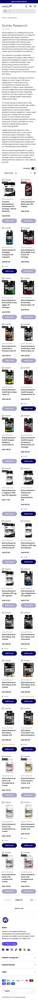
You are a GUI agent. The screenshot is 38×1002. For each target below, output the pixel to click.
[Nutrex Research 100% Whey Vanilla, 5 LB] (9, 717)
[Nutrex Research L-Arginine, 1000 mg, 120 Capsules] (9, 477)
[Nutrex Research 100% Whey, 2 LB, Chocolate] (28, 621)
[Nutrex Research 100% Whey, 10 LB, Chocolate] (28, 669)
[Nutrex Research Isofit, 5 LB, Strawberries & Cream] (28, 861)
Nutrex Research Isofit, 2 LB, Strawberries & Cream (9, 782)
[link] (7, 900)
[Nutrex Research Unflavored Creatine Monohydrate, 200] (28, 477)
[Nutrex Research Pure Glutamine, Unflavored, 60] (9, 530)
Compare (26, 168)
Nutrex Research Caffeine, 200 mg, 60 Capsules (9, 593)
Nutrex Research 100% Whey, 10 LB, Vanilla (9, 684)
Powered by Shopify (19, 997)
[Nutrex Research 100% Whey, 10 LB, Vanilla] (9, 669)
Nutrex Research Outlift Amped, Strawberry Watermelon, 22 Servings (28, 442)
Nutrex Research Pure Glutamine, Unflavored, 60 (9, 545)
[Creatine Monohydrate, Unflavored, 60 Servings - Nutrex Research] (9, 189)
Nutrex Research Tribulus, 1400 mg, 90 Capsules (28, 545)
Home (3, 17)
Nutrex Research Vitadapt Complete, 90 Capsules (9, 253)
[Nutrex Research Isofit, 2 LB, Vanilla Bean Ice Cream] (9, 811)
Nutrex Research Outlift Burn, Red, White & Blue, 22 (28, 348)
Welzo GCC (10, 997)
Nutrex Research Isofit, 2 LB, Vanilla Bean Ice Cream (9, 827)
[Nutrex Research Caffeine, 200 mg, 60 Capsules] (9, 578)
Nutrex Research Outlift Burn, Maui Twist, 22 (9, 392)
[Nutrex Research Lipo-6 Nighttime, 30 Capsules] (28, 578)
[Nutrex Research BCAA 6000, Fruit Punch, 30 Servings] (28, 237)
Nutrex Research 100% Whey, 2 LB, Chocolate (28, 636)
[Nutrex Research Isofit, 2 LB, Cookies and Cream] (9, 861)
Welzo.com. (26, 938)
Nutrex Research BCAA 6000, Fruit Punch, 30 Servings (28, 253)
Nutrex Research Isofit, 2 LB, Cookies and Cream (9, 878)
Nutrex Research (12, 17)
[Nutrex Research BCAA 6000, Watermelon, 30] (28, 287)
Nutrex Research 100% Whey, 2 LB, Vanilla (9, 636)
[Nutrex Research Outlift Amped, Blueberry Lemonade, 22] (9, 425)
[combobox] (19, 11)
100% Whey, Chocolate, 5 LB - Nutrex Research (28, 732)
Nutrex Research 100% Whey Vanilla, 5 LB (9, 732)
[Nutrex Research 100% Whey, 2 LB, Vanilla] (9, 621)
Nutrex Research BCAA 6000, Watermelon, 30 (28, 302)
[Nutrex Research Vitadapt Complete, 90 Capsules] (9, 237)
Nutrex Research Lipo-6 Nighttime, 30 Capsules (28, 593)
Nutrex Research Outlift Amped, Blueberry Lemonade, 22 (9, 441)
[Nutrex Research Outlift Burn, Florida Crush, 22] (9, 333)
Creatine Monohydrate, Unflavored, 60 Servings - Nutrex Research (9, 206)
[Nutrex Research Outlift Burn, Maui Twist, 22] (9, 377)
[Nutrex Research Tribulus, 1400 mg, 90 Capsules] (28, 530)
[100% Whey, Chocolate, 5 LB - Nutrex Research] (28, 717)
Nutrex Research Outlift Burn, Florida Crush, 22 (9, 348)
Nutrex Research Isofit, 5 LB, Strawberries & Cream (28, 878)
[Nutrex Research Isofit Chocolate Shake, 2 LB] (28, 811)
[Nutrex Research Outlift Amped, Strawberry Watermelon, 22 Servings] (28, 425)
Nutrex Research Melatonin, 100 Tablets (28, 204)
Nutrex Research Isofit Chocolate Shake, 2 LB (28, 826)
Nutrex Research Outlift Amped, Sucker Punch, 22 (28, 392)
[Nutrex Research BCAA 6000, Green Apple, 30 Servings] (9, 287)
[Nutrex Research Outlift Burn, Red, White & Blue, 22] (28, 333)
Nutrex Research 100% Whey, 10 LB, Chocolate (28, 684)
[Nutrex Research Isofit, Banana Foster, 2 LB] (28, 765)
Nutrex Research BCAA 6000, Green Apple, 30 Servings (9, 303)
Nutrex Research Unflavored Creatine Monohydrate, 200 (28, 495)
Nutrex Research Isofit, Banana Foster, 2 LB (28, 780)
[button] (30, 6)
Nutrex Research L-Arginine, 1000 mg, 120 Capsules (9, 492)
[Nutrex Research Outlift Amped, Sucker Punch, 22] (28, 377)
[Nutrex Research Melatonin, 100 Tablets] (28, 189)
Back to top (19, 908)
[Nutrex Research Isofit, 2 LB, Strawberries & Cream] (9, 765)
